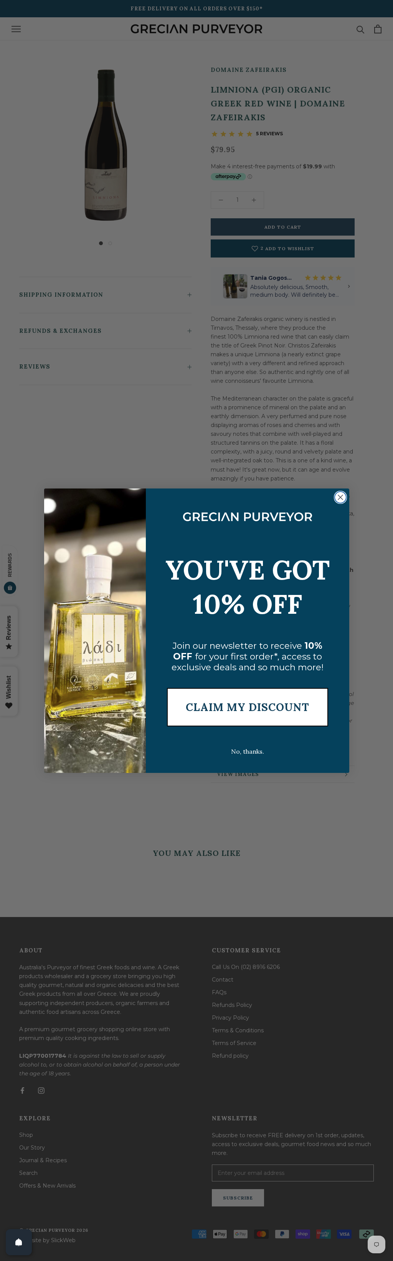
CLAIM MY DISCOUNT (247, 707)
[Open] (19, 1242)
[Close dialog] (340, 497)
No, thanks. (247, 751)
